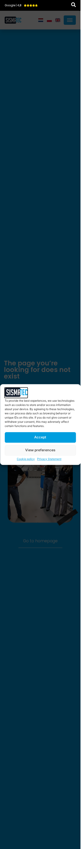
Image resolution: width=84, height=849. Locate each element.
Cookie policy (26, 459)
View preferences (40, 450)
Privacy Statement (49, 459)
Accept (40, 437)
